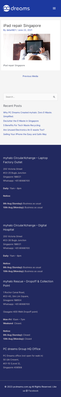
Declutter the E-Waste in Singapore (21, 121)
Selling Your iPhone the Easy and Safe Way (25, 134)
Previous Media (30, 76)
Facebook (33, 390)
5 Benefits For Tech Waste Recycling (21, 125)
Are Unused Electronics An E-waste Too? (23, 130)
